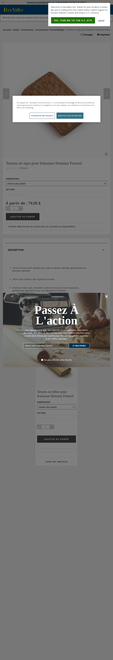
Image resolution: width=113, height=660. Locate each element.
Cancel (101, 20)
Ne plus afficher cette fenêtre (58, 360)
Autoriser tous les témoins (70, 115)
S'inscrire (79, 345)
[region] (56, 109)
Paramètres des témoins (42, 115)
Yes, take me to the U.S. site (73, 20)
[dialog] (79, 14)
